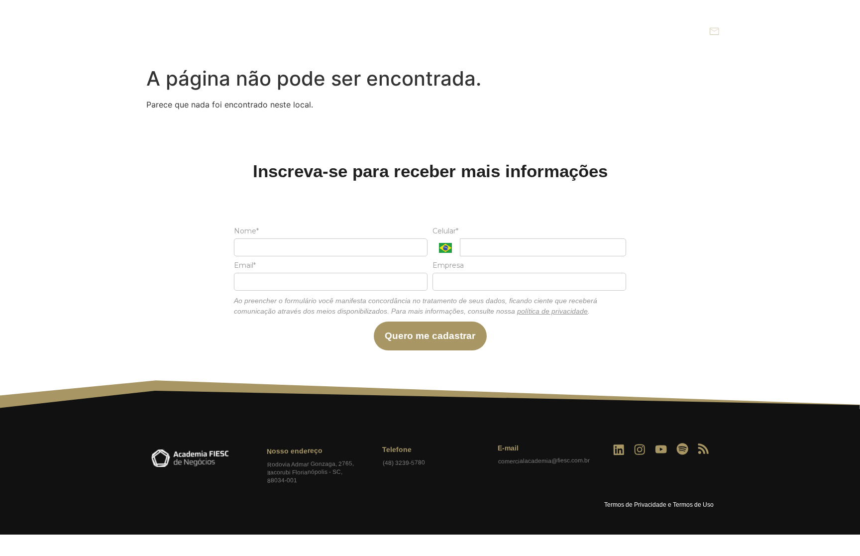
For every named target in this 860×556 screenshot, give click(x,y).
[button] (692, 31)
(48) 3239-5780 (403, 463)
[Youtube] (661, 450)
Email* (245, 265)
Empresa (448, 265)
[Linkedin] (619, 450)
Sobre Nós (431, 31)
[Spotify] (682, 449)
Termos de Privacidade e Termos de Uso (659, 504)
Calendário (551, 31)
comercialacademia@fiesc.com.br (543, 461)
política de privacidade (552, 311)
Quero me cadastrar (430, 336)
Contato (663, 31)
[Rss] (703, 449)
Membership (491, 31)
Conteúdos (609, 31)
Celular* (445, 231)
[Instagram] (640, 450)
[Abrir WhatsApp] (835, 531)
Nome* (246, 231)
